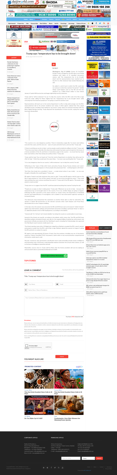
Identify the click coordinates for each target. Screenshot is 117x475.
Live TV (68, 19)
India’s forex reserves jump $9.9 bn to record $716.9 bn (97, 252)
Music (50, 23)
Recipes (44, 19)
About (95, 467)
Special (57, 19)
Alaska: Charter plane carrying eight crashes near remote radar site (13, 123)
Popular (92, 228)
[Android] (88, 23)
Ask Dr (56, 23)
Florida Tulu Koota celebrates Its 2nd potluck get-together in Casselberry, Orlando (13, 65)
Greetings (63, 23)
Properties (21, 23)
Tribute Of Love (81, 23)
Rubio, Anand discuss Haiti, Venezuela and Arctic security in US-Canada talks (13, 112)
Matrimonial (11, 23)
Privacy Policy (108, 468)
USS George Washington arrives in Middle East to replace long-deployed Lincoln (13, 134)
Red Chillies (43, 23)
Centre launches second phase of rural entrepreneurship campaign (97, 232)
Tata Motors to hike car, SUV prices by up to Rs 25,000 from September (98, 273)
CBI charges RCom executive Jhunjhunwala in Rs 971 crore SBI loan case (98, 239)
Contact (101, 467)
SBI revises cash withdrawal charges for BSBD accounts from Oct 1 (97, 286)
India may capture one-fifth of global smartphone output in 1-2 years (96, 258)
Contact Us (90, 19)
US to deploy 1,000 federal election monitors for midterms (13, 89)
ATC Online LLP (87, 470)
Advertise (82, 19)
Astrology (71, 23)
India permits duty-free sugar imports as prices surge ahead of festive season (98, 279)
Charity (51, 19)
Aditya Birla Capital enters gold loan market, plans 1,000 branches (96, 292)
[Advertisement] (38, 79)
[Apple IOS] (92, 23)
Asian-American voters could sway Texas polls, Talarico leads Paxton (14, 78)
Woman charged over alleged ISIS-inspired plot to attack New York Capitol (13, 100)
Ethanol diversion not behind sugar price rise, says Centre (98, 245)
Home (88, 467)
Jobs (27, 23)
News (31, 19)
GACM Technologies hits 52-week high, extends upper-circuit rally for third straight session (97, 266)
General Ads (34, 23)
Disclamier (109, 467)
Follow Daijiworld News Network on (52, 255)
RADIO (75, 19)
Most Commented (105, 228)
